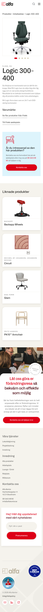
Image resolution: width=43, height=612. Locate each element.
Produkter (6, 14)
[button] (39, 4)
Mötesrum (6, 478)
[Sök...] (34, 4)
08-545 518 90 (8, 499)
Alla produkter (7, 461)
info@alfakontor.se (9, 501)
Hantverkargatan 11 (10, 492)
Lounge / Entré (8, 469)
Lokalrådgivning (8, 442)
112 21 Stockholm (9, 495)
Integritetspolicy (8, 596)
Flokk (5, 66)
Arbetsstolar (18, 14)
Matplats (5, 474)
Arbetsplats (6, 465)
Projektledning (8, 446)
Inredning (6, 450)
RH (10, 66)
